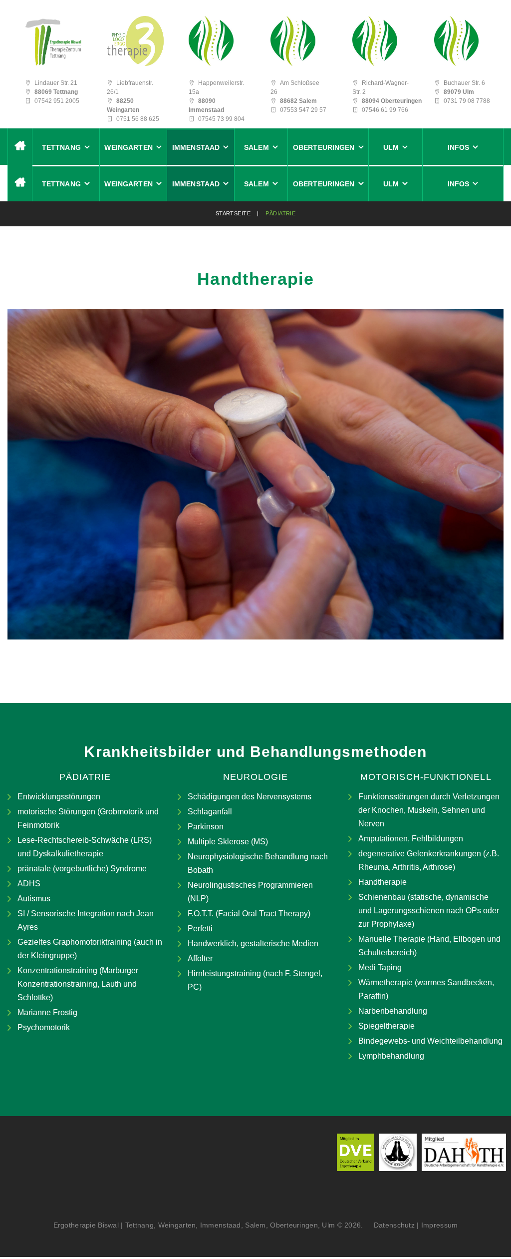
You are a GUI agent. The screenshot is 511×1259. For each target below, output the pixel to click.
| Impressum (437, 1225)
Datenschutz (391, 1225)
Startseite (233, 213)
